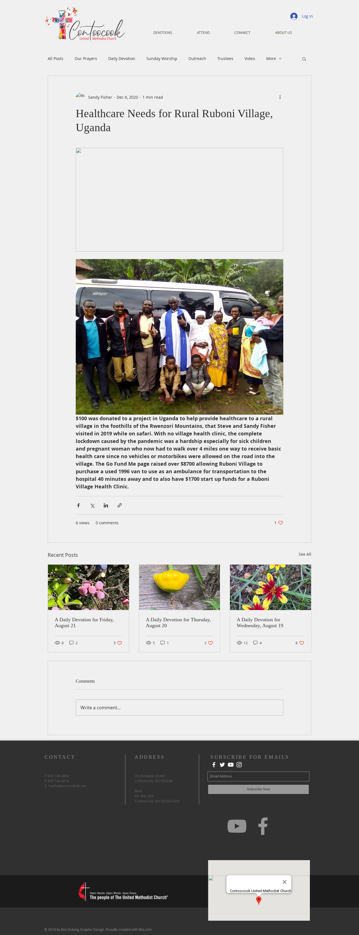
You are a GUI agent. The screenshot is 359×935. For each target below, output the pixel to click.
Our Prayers (86, 58)
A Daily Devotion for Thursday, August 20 (178, 622)
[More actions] (280, 97)
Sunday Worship (161, 58)
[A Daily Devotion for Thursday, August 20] (179, 587)
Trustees (225, 58)
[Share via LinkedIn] (106, 505)
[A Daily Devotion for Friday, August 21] (88, 587)
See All (305, 554)
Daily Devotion (121, 58)
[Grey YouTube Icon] (236, 826)
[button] (304, 58)
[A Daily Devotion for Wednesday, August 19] (270, 587)
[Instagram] (239, 764)
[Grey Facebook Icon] (263, 826)
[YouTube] (230, 764)
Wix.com (145, 929)
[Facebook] (213, 764)
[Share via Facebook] (78, 505)
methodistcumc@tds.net (67, 786)
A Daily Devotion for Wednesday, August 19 (260, 622)
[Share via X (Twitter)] (92, 505)
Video (250, 58)
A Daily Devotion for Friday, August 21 (84, 622)
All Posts (55, 58)
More (271, 58)
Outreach (197, 58)
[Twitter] (222, 764)
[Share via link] (119, 505)
